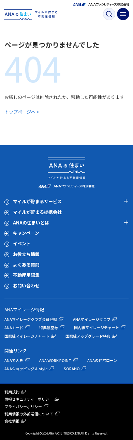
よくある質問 (26, 264)
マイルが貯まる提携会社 (37, 212)
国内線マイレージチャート (96, 327)
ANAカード (13, 327)
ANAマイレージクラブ (91, 319)
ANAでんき (13, 360)
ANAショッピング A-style (26, 368)
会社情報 (11, 421)
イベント (22, 243)
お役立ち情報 (26, 254)
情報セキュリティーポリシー (28, 399)
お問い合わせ (26, 285)
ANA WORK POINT (55, 360)
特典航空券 (48, 327)
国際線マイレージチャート (26, 336)
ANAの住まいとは (31, 222)
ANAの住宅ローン (102, 360)
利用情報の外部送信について (28, 413)
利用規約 (11, 391)
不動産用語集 (26, 275)
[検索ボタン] (109, 14)
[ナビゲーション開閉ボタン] (123, 14)
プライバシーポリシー (23, 406)
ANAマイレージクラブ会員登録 (30, 319)
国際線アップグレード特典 (87, 336)
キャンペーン (26, 233)
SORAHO (72, 368)
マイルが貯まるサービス (37, 201)
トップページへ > (21, 111)
